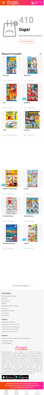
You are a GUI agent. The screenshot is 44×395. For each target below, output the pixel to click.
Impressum (5, 313)
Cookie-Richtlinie (29, 387)
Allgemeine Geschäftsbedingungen (28, 385)
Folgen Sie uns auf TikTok (10, 331)
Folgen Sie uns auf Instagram (11, 327)
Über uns (4, 308)
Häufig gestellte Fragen (9, 296)
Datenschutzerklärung (16, 387)
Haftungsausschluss (11, 385)
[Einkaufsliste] (36, 2)
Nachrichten (5, 315)
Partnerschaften (6, 343)
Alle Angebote (6, 301)
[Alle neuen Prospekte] (40, 54)
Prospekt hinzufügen (8, 310)
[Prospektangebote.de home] (13, 3)
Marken (4, 303)
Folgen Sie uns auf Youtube (10, 329)
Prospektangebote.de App (10, 306)
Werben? (4, 298)
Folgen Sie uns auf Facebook (11, 324)
